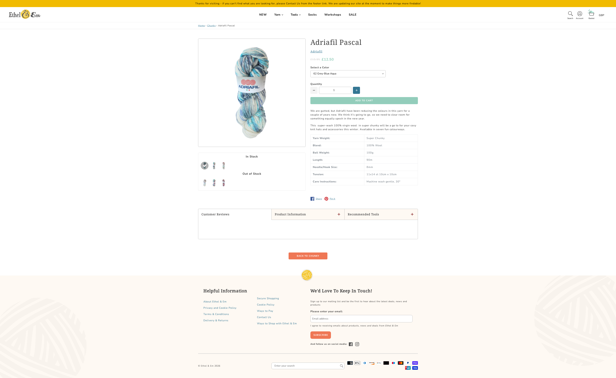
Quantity (316, 84)
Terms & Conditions (216, 314)
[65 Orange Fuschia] (223, 183)
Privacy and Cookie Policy (219, 308)
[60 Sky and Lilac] (205, 183)
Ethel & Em (207, 365)
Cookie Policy (265, 304)
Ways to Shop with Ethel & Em (277, 323)
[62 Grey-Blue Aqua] (205, 166)
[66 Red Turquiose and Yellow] (223, 166)
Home (201, 25)
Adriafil (316, 51)
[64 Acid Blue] (214, 166)
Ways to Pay (265, 311)
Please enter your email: (326, 311)
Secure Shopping (268, 298)
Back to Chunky (308, 255)
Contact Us (264, 317)
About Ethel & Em (215, 301)
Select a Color (319, 67)
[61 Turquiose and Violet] (214, 183)
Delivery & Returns (215, 320)
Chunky (211, 25)
